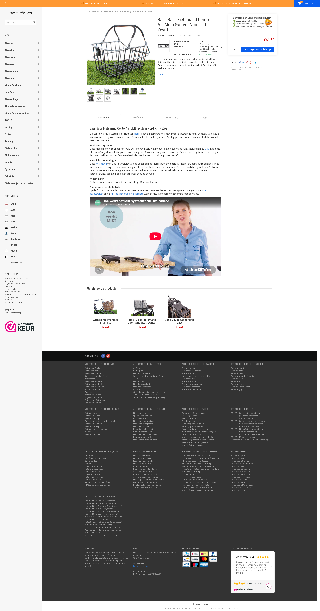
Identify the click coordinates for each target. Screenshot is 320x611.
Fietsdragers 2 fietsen (240, 469)
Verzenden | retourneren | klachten (21, 294)
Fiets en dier (11, 148)
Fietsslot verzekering (142, 384)
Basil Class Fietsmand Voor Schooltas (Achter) (142, 321)
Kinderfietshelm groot (143, 429)
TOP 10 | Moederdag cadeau (244, 437)
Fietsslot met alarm (141, 373)
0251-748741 (10, 310)
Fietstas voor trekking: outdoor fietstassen (201, 458)
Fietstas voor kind (92, 471)
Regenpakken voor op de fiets (195, 485)
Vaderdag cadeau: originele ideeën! (198, 437)
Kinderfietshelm (13, 85)
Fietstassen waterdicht (95, 381)
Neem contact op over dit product (247, 67)
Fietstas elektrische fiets (144, 455)
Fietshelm (10, 78)
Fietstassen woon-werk (95, 386)
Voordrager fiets (189, 415)
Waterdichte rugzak (93, 394)
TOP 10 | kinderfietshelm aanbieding (247, 429)
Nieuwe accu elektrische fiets (146, 474)
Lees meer (162, 74)
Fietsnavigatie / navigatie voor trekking (199, 482)
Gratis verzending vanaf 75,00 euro (234, 3)
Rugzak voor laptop (93, 397)
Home (87, 11)
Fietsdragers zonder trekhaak (244, 463)
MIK (206, 148)
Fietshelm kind (139, 413)
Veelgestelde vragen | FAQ (17, 278)
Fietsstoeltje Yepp (93, 426)
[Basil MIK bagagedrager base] (180, 306)
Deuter (13, 233)
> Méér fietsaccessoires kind (97, 485)
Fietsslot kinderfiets (142, 386)
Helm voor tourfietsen (192, 477)
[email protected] (141, 566)
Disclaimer (9, 286)
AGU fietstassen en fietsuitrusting (197, 463)
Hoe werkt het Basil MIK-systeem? (100, 500)
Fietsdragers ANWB (239, 482)
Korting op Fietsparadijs (192, 426)
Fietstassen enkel (92, 370)
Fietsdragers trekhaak (240, 461)
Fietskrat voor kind (93, 479)
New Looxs (15, 239)
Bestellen (105, 333)
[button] (38, 44)
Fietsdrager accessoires (241, 487)
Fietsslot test (138, 381)
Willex (13, 256)
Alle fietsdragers (238, 455)
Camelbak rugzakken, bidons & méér (198, 466)
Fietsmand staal (189, 378)
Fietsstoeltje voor (92, 415)
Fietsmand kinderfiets (192, 370)
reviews (235, 608)
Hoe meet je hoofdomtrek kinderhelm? (102, 527)
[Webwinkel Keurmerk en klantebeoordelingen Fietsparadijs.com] (26, 327)
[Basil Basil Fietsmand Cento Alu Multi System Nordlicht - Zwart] (121, 52)
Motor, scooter (12, 155)
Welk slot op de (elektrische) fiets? (148, 376)
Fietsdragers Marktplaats (242, 485)
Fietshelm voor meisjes (143, 421)
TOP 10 (8, 120)
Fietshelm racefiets (141, 426)
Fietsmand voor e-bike (143, 461)
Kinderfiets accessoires (17, 113)
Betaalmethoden (12, 291)
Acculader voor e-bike (143, 471)
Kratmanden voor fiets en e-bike (196, 376)
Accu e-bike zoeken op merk (146, 477)
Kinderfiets (89, 455)
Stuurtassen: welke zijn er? (96, 376)
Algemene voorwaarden (16, 283)
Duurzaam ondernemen (16, 305)
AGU (12, 210)
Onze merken (11, 196)
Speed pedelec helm (142, 415)
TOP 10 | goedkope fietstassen (244, 415)
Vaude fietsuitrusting (191, 471)
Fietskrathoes (237, 373)
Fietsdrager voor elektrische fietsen (149, 479)
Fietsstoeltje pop (92, 418)
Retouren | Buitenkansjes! (194, 413)
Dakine (14, 227)
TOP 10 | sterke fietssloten (243, 418)
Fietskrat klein (237, 378)
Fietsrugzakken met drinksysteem (197, 487)
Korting (8, 127)
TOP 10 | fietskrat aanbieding (244, 431)
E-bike (8, 134)
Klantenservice (11, 297)
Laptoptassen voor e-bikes (145, 482)
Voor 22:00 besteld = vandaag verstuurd (165, 3)
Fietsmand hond (189, 368)
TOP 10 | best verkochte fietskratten (247, 423)
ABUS (13, 204)
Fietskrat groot (237, 384)
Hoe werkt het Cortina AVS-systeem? (101, 503)
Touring (9, 141)
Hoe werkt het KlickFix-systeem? (99, 508)
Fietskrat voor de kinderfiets (243, 376)
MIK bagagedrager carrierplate (127, 193)
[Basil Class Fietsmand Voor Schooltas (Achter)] (143, 306)
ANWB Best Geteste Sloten (145, 394)
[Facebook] (103, 355)
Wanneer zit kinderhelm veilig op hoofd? (103, 530)
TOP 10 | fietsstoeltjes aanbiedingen (247, 413)
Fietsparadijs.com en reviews (20, 183)
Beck (13, 221)
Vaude (13, 250)
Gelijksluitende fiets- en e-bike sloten (150, 392)
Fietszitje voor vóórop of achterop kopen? (103, 522)
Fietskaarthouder (190, 421)
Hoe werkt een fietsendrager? (98, 519)
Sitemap (8, 299)
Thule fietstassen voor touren (195, 461)
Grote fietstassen (92, 389)
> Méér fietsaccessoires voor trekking (199, 490)
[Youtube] (108, 355)
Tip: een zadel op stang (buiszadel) (100, 421)
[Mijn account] (6, 3)
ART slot (136, 368)
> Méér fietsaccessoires (192, 445)
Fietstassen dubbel (93, 373)
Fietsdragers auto (238, 458)
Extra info (9, 176)
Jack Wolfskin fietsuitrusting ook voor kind (200, 469)
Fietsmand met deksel (192, 389)
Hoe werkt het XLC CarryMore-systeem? (102, 511)
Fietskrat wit (236, 381)
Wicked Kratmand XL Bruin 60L (105, 321)
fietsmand (101, 163)
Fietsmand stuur (189, 381)
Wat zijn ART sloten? (93, 532)
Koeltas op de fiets (93, 402)
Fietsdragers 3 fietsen (240, 471)
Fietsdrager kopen (239, 490)
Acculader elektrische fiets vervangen (199, 431)
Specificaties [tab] (138, 117)
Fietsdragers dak (238, 466)
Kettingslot (138, 370)
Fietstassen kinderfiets (94, 384)
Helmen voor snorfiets (143, 437)
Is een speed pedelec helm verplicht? (101, 535)
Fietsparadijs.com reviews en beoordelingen (251, 439)
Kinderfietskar (91, 461)
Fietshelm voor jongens (143, 423)
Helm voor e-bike (141, 466)
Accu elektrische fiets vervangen (196, 429)
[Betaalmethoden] (186, 553)
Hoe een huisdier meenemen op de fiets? (103, 516)
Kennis (8, 162)
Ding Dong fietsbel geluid (193, 423)
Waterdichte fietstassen (95, 400)
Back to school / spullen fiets (97, 482)
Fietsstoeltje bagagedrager (96, 429)
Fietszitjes (89, 463)
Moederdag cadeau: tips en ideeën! (198, 439)
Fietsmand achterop (191, 386)
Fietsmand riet (188, 373)
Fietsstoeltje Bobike (93, 423)
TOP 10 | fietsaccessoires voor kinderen (249, 421)
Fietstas (9, 43)
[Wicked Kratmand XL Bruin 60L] (106, 306)
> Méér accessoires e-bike (145, 487)
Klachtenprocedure (13, 302)
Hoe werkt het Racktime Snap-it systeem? (103, 506)
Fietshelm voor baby (94, 469)
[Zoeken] (34, 20)
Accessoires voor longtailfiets (195, 442)
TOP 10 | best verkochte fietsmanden (247, 434)
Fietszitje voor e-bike (142, 463)
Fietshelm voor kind (93, 466)
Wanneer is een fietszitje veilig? (98, 524)
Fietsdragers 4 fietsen (240, 474)
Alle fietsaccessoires (15, 106)
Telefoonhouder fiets (191, 434)
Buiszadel (89, 431)
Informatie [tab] (104, 117)
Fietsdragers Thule (239, 479)
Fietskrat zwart (237, 368)
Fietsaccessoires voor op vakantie (197, 455)
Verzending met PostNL (96, 3)
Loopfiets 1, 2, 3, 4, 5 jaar (95, 458)
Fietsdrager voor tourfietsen (194, 479)
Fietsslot (9, 50)
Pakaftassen (90, 378)
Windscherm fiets (190, 418)
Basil (13, 215)
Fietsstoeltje (11, 71)
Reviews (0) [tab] (172, 117)
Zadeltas (88, 392)
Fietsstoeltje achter (93, 413)
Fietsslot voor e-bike (142, 458)
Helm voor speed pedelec (145, 469)
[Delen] (239, 62)
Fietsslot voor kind (93, 474)
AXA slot (136, 378)
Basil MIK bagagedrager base (179, 321)
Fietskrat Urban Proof (240, 386)
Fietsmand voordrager (192, 384)
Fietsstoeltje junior (93, 434)
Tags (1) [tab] (206, 117)
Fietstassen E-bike (92, 368)
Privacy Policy (11, 289)
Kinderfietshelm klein (142, 431)
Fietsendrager (12, 99)
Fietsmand (10, 57)
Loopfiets (9, 92)
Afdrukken (237, 69)
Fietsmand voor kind (94, 477)
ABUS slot (137, 389)
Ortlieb (13, 245)
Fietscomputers (189, 474)
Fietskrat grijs (237, 389)
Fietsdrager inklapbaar (241, 477)
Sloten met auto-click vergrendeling (149, 397)
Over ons (9, 281)
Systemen (10, 169)
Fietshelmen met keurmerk (145, 439)
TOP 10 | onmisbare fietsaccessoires (247, 426)
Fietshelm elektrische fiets (145, 434)
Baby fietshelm (139, 418)
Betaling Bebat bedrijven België (147, 485)
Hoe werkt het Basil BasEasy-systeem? (101, 514)
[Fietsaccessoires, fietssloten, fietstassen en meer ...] (20, 12)
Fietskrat (9, 64)
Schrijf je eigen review (190, 35)
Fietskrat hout (237, 370)
